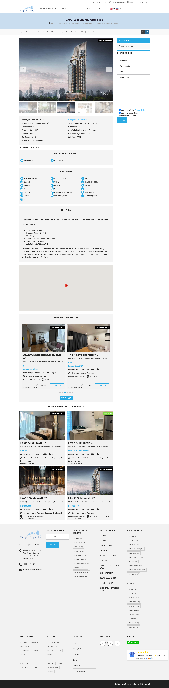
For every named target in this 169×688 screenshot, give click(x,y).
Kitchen (50, 663)
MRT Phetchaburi (81, 572)
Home (75, 643)
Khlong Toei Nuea (136, 557)
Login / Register (144, 2)
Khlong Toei (134, 553)
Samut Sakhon (25, 667)
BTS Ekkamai (79, 542)
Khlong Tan (134, 544)
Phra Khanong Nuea (137, 570)
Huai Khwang (134, 597)
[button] (109, 69)
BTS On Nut (79, 551)
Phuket (22, 655)
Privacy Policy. (141, 110)
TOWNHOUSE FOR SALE (108, 556)
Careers (75, 660)
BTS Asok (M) (79, 538)
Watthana (133, 627)
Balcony (50, 650)
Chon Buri (34, 642)
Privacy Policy (77, 649)
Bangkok (84, 133)
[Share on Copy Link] (143, 32)
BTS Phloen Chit (80, 555)
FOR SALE (103, 536)
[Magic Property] (27, 8)
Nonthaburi (24, 646)
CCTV (59, 650)
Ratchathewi (134, 614)
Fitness (49, 655)
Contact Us (76, 665)
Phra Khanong (135, 565)
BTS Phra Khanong (82, 559)
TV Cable (50, 671)
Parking (59, 663)
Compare (42, 385)
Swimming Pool (52, 667)
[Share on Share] (147, 32)
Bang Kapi (133, 536)
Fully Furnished (52, 659)
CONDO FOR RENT (106, 573)
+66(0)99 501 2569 (30, 564)
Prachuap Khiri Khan (27, 659)
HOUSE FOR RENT (106, 583)
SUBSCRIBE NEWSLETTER (55, 531)
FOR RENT (103, 541)
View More (66, 398)
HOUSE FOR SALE (106, 551)
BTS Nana (78, 547)
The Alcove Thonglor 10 (38, 354)
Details (56, 385)
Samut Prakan (25, 663)
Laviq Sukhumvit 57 (33, 442)
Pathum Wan (134, 606)
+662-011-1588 (100, 2)
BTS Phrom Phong (81, 563)
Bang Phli (133, 593)
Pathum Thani (24, 650)
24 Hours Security (53, 642)
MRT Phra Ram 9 (80, 576)
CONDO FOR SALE (106, 546)
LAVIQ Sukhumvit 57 (33, 498)
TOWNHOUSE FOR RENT (108, 578)
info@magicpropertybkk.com (122, 2)
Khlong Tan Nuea (136, 549)
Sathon (132, 618)
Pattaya (36, 650)
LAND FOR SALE (105, 561)
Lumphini (133, 561)
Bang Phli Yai (134, 540)
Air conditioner (52, 646)
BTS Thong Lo (80, 568)
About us (76, 654)
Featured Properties (79, 671)
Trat (35, 667)
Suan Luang (134, 574)
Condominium (41, 123)
